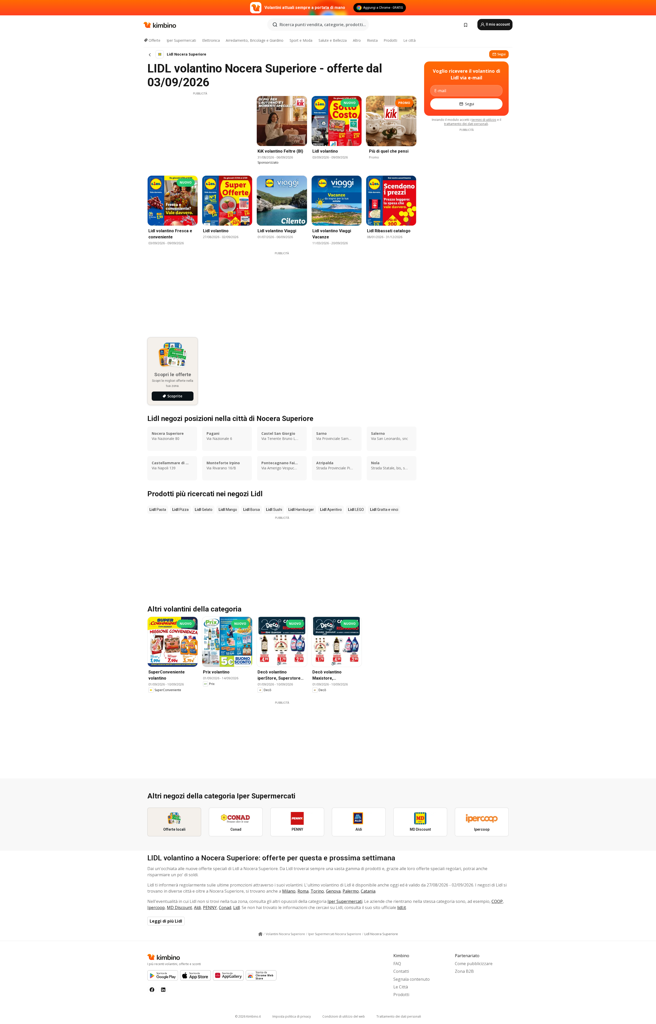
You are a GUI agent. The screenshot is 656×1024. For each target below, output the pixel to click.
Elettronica (211, 40)
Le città (409, 40)
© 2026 (248, 1016)
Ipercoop (156, 907)
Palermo (351, 891)
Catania (368, 891)
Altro (357, 40)
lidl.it (401, 907)
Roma (303, 891)
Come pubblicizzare (474, 963)
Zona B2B (464, 971)
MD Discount (179, 907)
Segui (501, 54)
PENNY (210, 907)
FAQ (397, 963)
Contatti (401, 971)
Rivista (372, 40)
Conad (225, 907)
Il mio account (497, 24)
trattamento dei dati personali (466, 124)
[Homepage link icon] (260, 934)
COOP (497, 901)
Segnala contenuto (411, 979)
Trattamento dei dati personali (398, 1016)
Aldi (197, 907)
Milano (288, 891)
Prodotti (390, 40)
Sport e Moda (301, 40)
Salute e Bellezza (333, 40)
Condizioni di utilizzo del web (343, 1016)
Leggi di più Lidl (166, 921)
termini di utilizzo (483, 120)
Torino (317, 891)
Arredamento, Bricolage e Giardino (254, 40)
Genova (333, 891)
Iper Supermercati (181, 40)
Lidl (236, 907)
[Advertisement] (200, 131)
